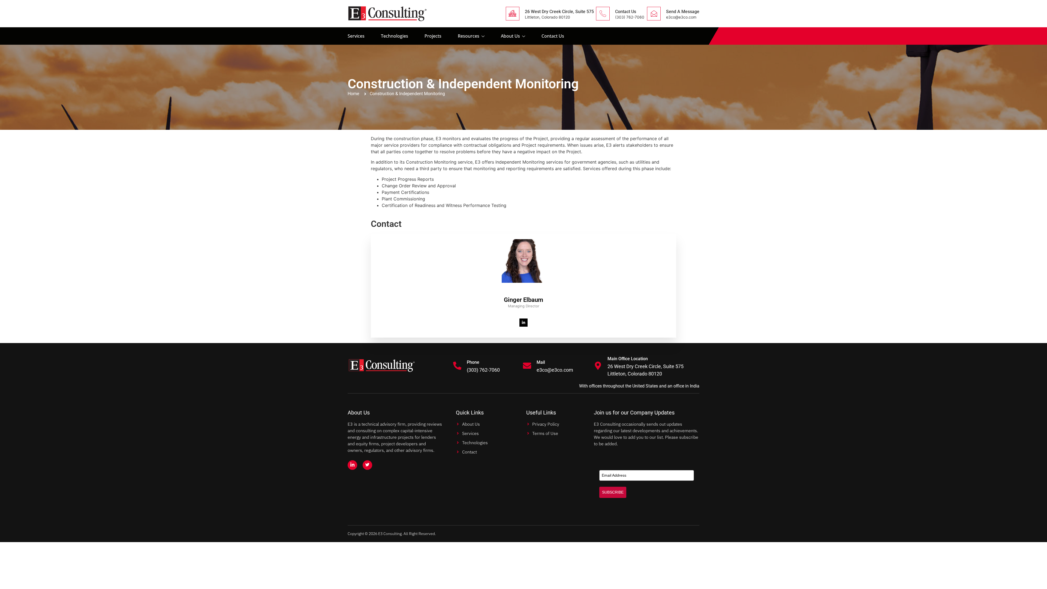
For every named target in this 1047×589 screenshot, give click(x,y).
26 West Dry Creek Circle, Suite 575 (559, 11)
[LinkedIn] (523, 322)
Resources (468, 36)
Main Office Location (627, 358)
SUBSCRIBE (613, 492)
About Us (510, 36)
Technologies (394, 36)
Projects (433, 36)
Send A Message (682, 11)
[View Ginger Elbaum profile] (523, 293)
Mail (541, 362)
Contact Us (625, 11)
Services (356, 36)
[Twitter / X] (367, 465)
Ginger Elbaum (523, 299)
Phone (473, 362)
